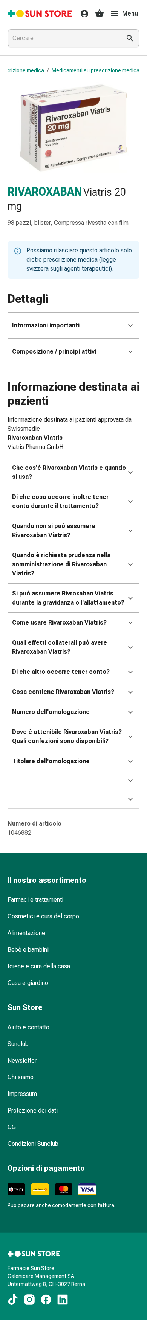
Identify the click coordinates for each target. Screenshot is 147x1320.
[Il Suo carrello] (99, 13)
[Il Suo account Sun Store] (82, 13)
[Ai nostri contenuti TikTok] (13, 1299)
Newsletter (22, 1060)
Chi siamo (21, 1077)
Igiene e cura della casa (39, 966)
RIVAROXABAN (45, 191)
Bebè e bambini (28, 949)
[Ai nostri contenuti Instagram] (29, 1299)
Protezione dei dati (33, 1110)
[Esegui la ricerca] (130, 38)
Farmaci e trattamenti (35, 899)
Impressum (22, 1093)
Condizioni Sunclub (33, 1143)
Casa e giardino (28, 982)
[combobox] (63, 38)
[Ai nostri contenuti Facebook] (46, 1299)
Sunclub (18, 1043)
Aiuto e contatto (28, 1027)
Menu (130, 13)
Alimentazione (26, 933)
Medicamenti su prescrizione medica (95, 70)
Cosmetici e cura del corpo (43, 916)
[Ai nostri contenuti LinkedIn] (62, 1299)
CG (12, 1127)
